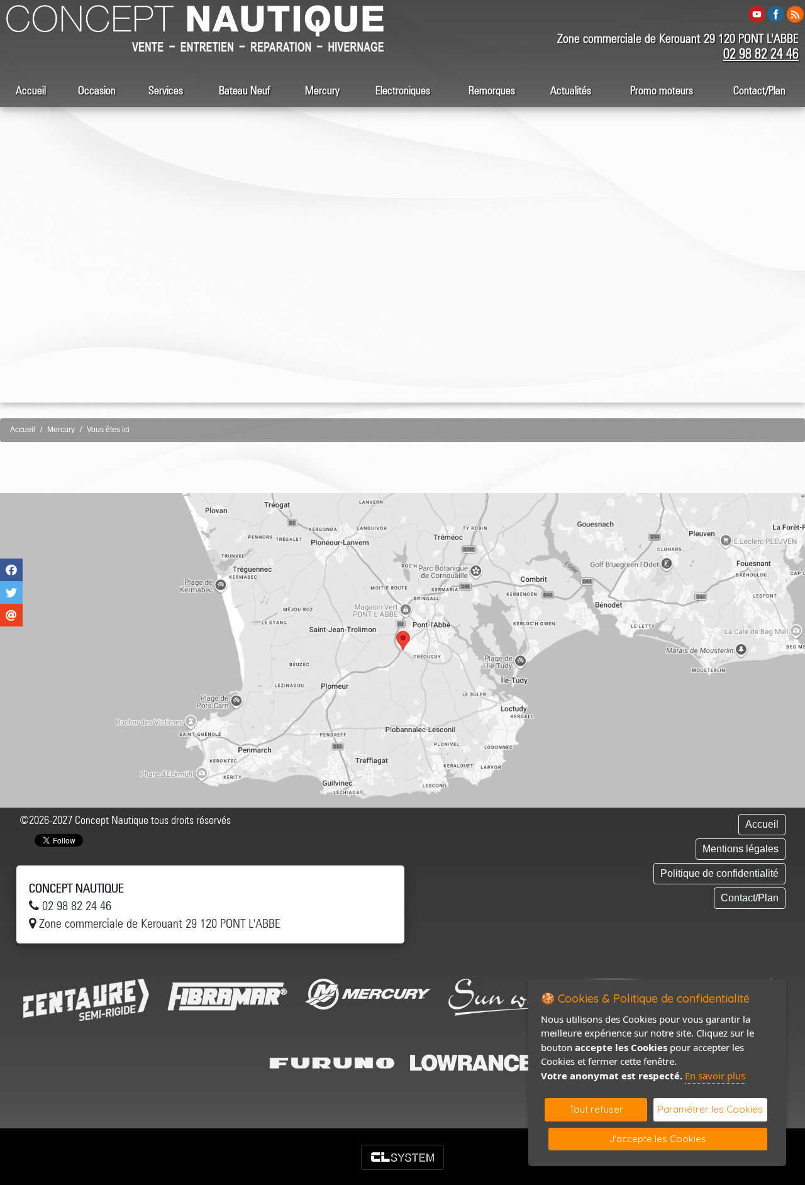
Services (165, 90)
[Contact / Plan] (402, 650)
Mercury (322, 90)
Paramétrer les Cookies (710, 1109)
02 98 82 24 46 (761, 53)
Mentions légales (740, 848)
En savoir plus (715, 1075)
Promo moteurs (661, 90)
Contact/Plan (759, 90)
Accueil (31, 90)
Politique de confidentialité (719, 873)
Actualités (570, 90)
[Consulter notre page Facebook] (776, 13)
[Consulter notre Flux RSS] (795, 13)
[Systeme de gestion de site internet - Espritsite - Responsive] (402, 1157)
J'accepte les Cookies (657, 1139)
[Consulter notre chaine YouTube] (756, 13)
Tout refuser (596, 1109)
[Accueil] (195, 19)
